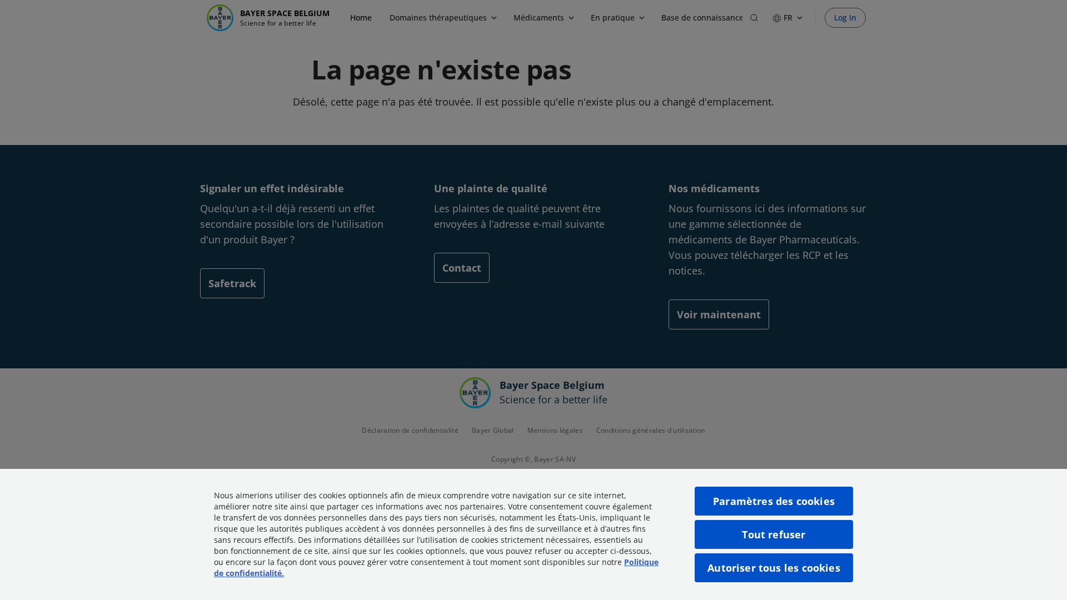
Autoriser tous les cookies (773, 567)
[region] (533, 534)
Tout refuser (773, 534)
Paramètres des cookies (774, 501)
